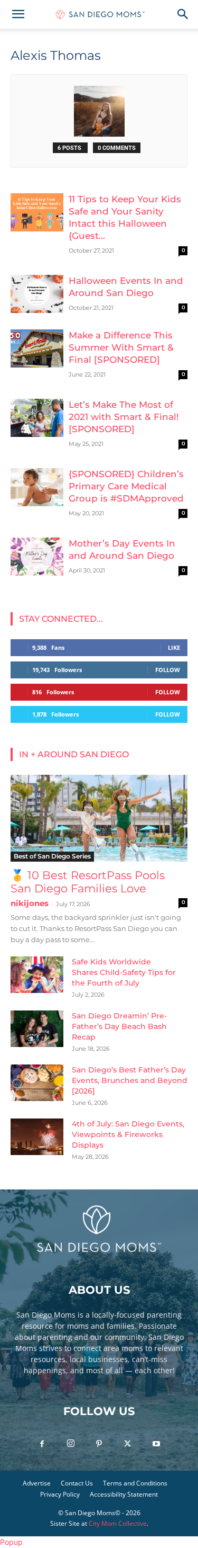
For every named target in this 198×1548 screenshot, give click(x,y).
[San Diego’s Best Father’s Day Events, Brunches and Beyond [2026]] (37, 1082)
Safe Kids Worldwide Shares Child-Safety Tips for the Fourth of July (124, 972)
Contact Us (77, 1483)
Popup (11, 1541)
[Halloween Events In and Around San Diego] (37, 294)
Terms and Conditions (135, 1483)
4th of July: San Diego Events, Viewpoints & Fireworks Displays (128, 1134)
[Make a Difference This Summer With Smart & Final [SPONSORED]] (37, 348)
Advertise (37, 1483)
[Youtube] (156, 1444)
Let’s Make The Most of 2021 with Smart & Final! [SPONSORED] (124, 416)
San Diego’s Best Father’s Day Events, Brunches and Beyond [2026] (129, 1080)
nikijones (30, 903)
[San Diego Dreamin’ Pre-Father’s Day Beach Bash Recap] (37, 1028)
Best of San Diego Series (52, 856)
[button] (18, 14)
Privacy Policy (60, 1494)
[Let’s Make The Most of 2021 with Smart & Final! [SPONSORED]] (37, 418)
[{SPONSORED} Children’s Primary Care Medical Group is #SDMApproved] (37, 487)
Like (174, 647)
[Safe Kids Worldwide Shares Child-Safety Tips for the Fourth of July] (37, 974)
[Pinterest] (99, 1444)
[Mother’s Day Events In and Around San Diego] (37, 557)
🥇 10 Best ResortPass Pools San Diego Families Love (88, 882)
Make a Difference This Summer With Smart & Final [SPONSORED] (121, 347)
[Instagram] (70, 1443)
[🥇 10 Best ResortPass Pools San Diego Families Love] (99, 818)
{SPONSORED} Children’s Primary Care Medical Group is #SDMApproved (126, 486)
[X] (127, 1444)
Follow (167, 670)
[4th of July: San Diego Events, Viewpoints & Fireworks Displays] (37, 1137)
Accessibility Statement (124, 1494)
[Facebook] (42, 1444)
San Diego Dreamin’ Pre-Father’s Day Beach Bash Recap (119, 1026)
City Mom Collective (118, 1523)
